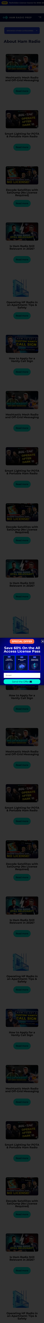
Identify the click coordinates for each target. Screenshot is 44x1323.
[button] (43, 641)
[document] (22, 661)
